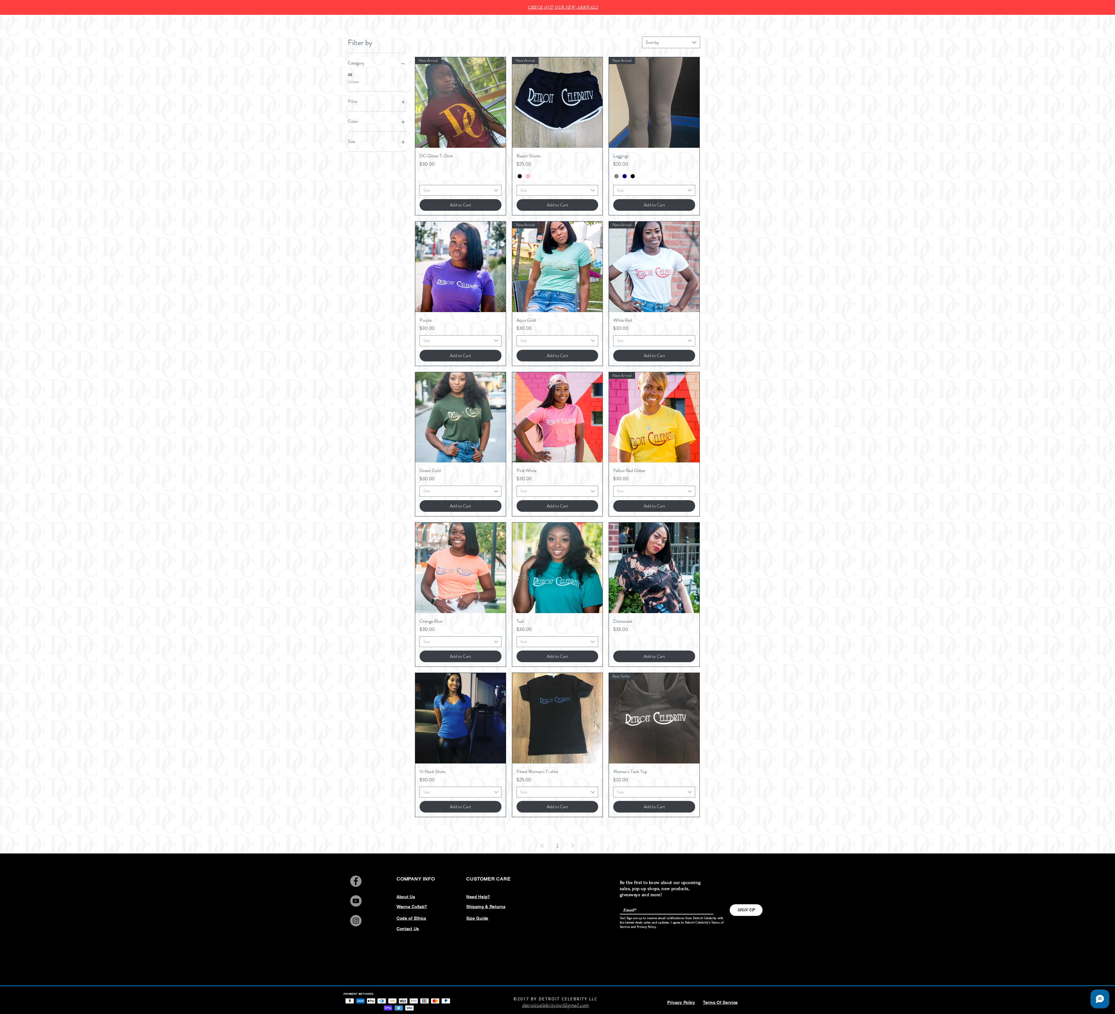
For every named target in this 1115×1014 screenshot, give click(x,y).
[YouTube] (356, 901)
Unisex (353, 81)
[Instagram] (356, 920)
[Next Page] (572, 845)
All (350, 75)
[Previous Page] (542, 845)
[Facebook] (356, 881)
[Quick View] (460, 266)
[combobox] (671, 42)
